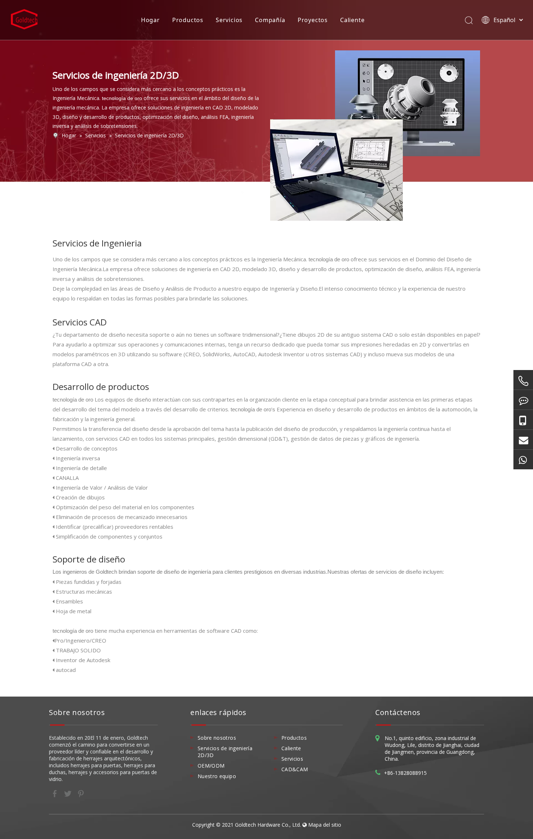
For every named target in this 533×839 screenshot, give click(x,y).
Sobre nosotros (217, 737)
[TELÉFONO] (523, 380)
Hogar (150, 20)
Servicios (229, 20)
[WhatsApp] (523, 459)
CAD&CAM (294, 769)
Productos (187, 20)
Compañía (270, 20)
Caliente (352, 20)
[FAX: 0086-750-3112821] (523, 399)
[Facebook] (55, 793)
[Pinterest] (81, 793)
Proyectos (313, 20)
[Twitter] (68, 793)
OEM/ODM (211, 765)
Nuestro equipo (217, 776)
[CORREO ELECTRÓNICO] (523, 439)
